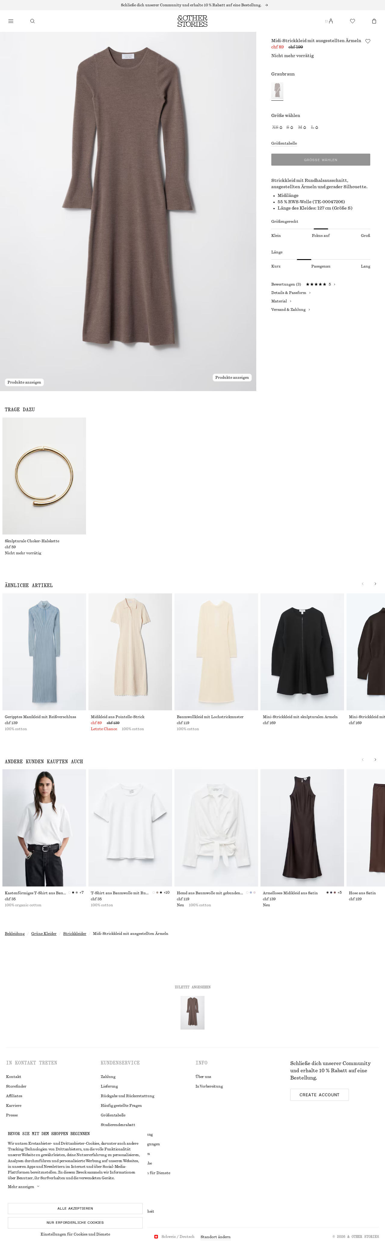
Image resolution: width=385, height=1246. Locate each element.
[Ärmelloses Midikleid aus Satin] (302, 827)
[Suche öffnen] (32, 21)
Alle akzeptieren (75, 1208)
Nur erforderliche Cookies (75, 1222)
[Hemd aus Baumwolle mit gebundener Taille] (216, 827)
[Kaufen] (11, 21)
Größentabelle (284, 143)
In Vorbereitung (209, 1086)
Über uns (203, 1077)
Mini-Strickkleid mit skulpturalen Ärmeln (300, 717)
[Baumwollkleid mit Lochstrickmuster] (216, 651)
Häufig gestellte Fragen (121, 1105)
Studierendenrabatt (118, 1125)
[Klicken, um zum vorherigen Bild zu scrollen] (363, 584)
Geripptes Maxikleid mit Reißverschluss (40, 717)
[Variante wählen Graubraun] (277, 91)
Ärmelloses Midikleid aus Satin (290, 893)
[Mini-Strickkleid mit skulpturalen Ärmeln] (302, 651)
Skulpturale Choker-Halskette (32, 541)
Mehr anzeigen (21, 1187)
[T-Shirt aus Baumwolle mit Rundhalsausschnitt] (130, 827)
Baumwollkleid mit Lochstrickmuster (210, 717)
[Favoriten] (352, 21)
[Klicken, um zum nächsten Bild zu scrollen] (375, 584)
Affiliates (14, 1096)
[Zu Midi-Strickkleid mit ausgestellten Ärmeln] (192, 1013)
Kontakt (13, 1077)
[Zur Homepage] (192, 21)
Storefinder (16, 1086)
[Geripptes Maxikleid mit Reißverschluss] (44, 651)
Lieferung (109, 1086)
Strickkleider (74, 933)
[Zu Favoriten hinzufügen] (367, 41)
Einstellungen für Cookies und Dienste (75, 1234)
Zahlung (108, 1077)
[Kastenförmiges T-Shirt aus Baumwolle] (44, 827)
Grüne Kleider (44, 933)
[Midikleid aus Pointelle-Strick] (130, 651)
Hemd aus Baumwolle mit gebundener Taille (211, 893)
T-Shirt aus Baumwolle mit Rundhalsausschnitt (121, 893)
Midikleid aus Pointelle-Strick (117, 717)
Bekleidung (15, 933)
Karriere (13, 1105)
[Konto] (331, 21)
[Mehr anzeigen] (192, 5)
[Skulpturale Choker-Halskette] (44, 476)
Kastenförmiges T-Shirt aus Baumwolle (36, 893)
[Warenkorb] (374, 21)
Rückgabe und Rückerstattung (127, 1096)
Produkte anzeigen (24, 382)
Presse (12, 1115)
